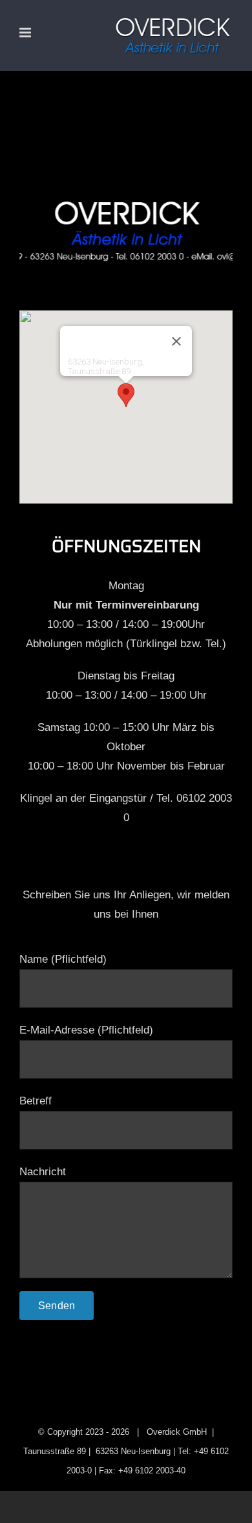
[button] (126, 395)
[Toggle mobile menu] (26, 32)
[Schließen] (176, 341)
